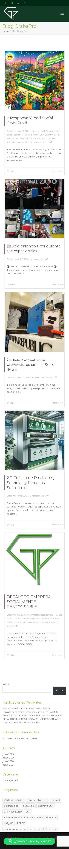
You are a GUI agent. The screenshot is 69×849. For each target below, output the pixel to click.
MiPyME (11, 142)
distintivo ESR (37, 135)
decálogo (31, 618)
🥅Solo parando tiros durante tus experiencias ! (34, 248)
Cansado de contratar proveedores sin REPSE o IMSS (30, 364)
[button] (29, 841)
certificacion (20, 618)
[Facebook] (6, 3)
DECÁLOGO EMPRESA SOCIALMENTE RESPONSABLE (29, 601)
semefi (10, 626)
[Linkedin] (18, 3)
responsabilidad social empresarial (31, 142)
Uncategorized (38, 131)
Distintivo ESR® (52, 135)
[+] (34, 80)
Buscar (6, 683)
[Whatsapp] (12, 3)
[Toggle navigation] (62, 13)
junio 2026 (8, 754)
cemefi (27, 135)
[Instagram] (24, 3)
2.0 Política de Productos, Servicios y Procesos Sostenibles (30, 482)
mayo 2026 (8, 757)
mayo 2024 (8, 764)
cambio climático (15, 135)
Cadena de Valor (53, 131)
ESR (9, 138)
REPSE (48, 377)
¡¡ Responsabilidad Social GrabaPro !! (21, 722)
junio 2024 (8, 761)
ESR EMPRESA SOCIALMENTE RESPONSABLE (34, 138)
